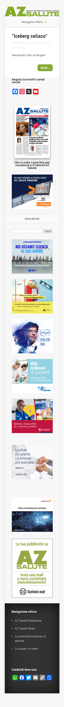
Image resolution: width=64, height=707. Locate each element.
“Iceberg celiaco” (29, 36)
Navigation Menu (32, 22)
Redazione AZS (40, 43)
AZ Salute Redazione (28, 620)
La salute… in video (26, 648)
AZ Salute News (25, 628)
